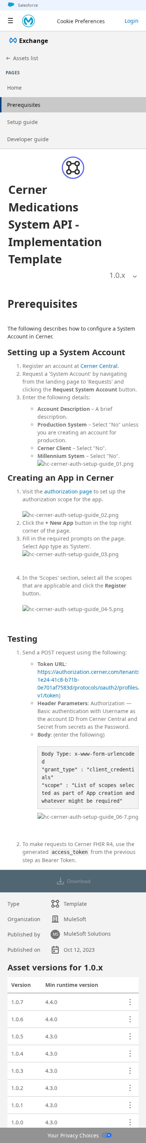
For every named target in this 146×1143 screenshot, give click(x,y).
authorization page (68, 491)
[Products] (10, 20)
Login (132, 20)
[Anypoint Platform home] (28, 20)
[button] (63, 224)
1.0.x (117, 275)
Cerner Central (99, 365)
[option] (117, 275)
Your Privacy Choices (73, 1135)
